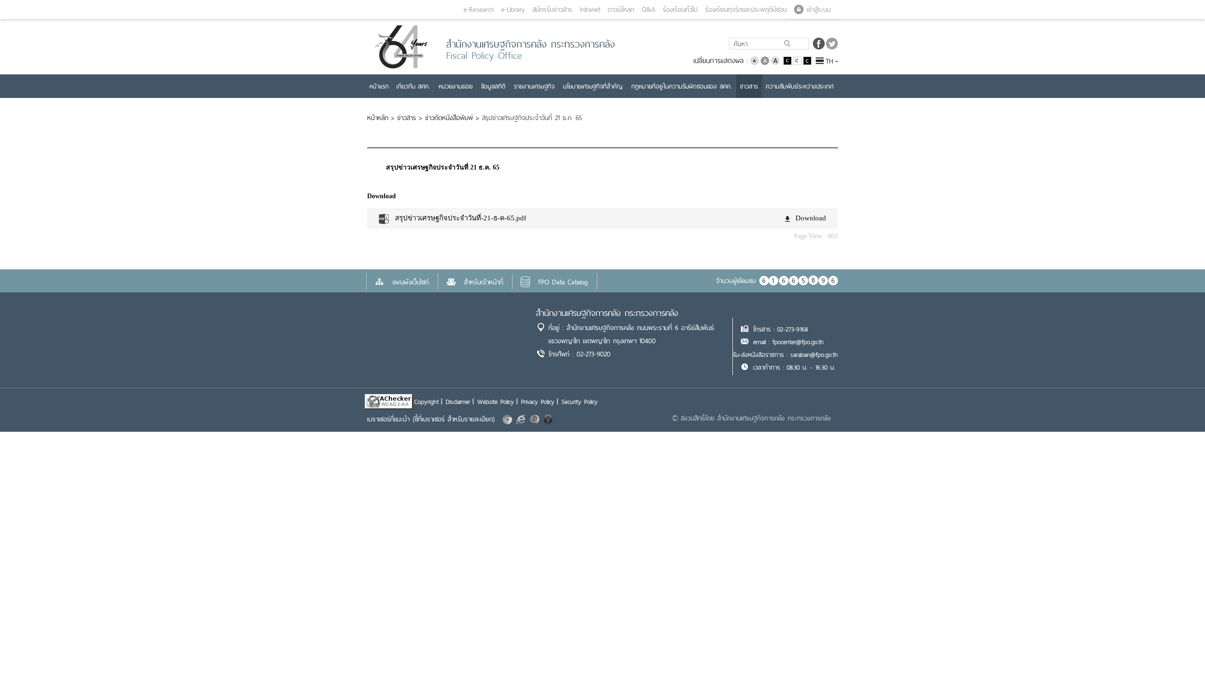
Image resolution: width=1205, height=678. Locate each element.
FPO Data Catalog (563, 282)
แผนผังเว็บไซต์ (411, 282)
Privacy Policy (537, 401)
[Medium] (765, 60)
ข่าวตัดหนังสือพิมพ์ (449, 117)
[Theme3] (807, 60)
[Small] (754, 60)
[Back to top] (1178, 651)
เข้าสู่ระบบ (819, 9)
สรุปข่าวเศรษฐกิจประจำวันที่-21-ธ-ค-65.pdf (460, 218)
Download (810, 218)
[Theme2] (798, 60)
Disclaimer (458, 401)
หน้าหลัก (377, 117)
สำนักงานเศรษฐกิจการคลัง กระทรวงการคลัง (607, 313)
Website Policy (495, 401)
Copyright (426, 401)
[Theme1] (788, 60)
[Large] (775, 60)
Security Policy (580, 401)
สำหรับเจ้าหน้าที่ (483, 282)
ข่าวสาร (406, 117)
